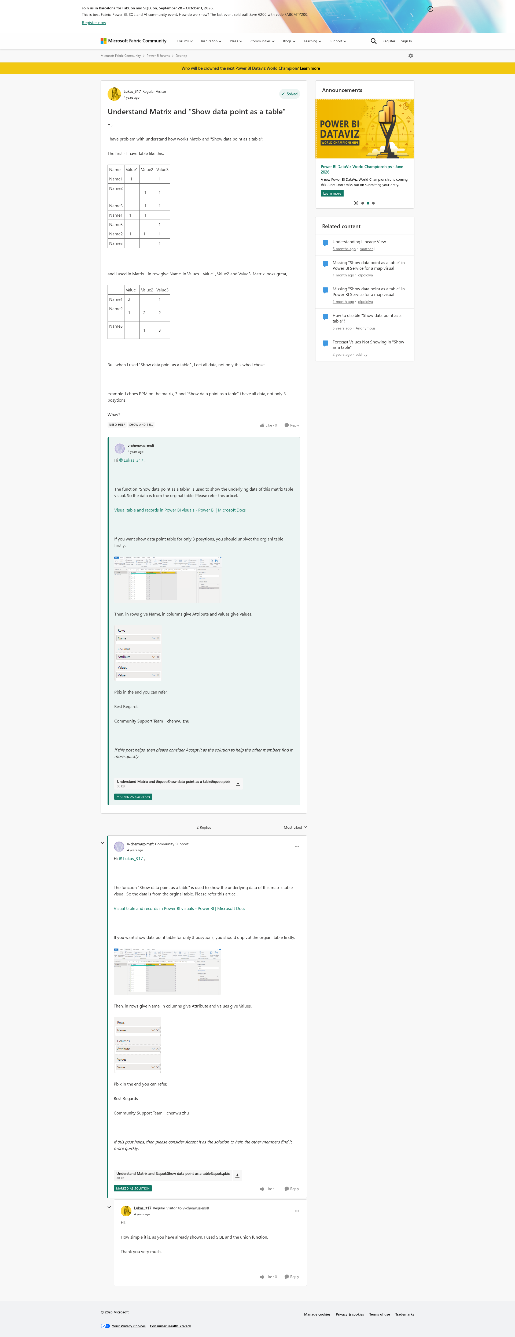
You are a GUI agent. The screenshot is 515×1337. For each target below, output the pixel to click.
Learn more (310, 68)
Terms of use (379, 1314)
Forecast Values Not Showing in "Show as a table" (368, 344)
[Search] (373, 41)
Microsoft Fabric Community (121, 56)
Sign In (406, 41)
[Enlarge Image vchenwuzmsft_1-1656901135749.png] (138, 653)
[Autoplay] (356, 203)
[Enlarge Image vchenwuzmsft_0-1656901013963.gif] (168, 580)
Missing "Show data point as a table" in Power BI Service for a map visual (369, 265)
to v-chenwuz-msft (193, 1207)
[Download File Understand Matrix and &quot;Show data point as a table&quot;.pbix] (238, 783)
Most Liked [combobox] (295, 827)
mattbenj (367, 248)
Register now (94, 22)
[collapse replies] (102, 843)
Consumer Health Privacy (170, 1326)
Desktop (181, 56)
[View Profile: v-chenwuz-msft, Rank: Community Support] (119, 846)
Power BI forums (158, 56)
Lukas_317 (132, 91)
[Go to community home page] (134, 41)
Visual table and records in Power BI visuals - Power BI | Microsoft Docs (180, 510)
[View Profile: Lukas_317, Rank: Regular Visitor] (114, 94)
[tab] (362, 203)
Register (388, 41)
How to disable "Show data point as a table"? (367, 318)
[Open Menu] (410, 56)
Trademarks (404, 1314)
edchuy (361, 354)
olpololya (365, 274)
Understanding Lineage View (359, 241)
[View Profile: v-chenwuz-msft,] (119, 448)
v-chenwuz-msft (141, 445)
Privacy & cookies (350, 1314)
